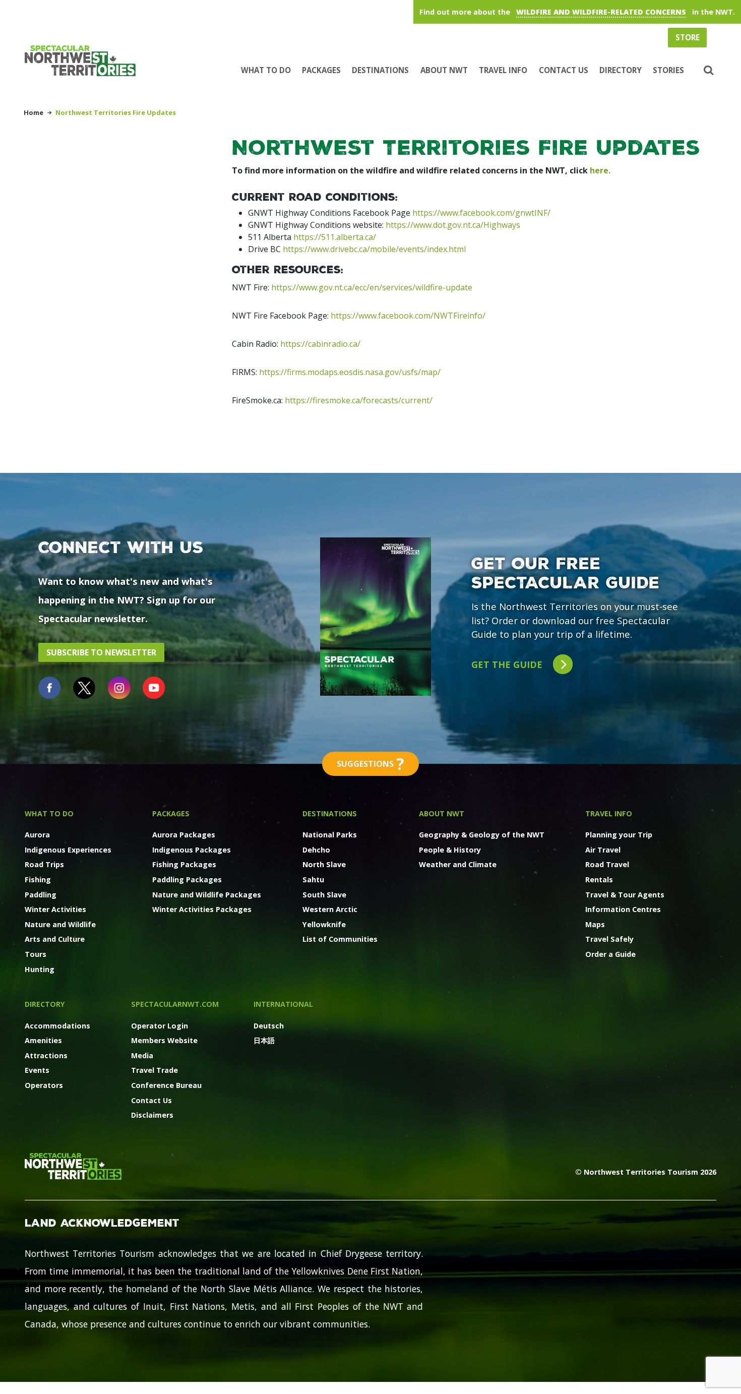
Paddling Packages (187, 879)
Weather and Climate (458, 864)
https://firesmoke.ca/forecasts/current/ (359, 400)
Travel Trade (154, 1070)
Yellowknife (324, 924)
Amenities (43, 1040)
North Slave (324, 864)
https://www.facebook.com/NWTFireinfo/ (408, 315)
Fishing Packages (184, 864)
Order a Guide (610, 954)
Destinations (380, 70)
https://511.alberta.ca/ (334, 237)
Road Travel (607, 864)
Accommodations (57, 1026)
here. (600, 170)
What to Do (266, 70)
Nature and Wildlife (60, 924)
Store (687, 37)
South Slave (324, 894)
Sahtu (313, 879)
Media (142, 1055)
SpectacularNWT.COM (175, 1004)
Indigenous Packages (191, 850)
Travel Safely (609, 939)
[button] (707, 70)
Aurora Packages (183, 834)
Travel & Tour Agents (624, 894)
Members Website (164, 1040)
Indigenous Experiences (68, 850)
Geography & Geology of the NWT (481, 834)
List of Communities (340, 939)
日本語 (264, 1040)
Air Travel (603, 850)
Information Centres (623, 909)
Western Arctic (329, 909)
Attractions (46, 1055)
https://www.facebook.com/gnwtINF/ (481, 212)
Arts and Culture (55, 939)
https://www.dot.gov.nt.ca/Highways (453, 224)
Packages (321, 70)
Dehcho (316, 850)
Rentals (599, 879)
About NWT (444, 70)
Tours (35, 954)
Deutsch (269, 1026)
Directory (620, 70)
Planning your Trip (618, 834)
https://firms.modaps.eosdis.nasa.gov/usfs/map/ (350, 372)
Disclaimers (152, 1115)
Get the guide (508, 664)
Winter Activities (55, 909)
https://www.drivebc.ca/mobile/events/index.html (374, 249)
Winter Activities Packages (202, 909)
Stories (668, 70)
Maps (595, 924)
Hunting (39, 969)
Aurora (37, 834)
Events (37, 1070)
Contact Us (563, 70)
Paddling (40, 894)
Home (33, 112)
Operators (44, 1085)
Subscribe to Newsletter (101, 652)
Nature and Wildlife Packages (206, 894)
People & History (450, 850)
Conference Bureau (166, 1085)
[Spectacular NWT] (84, 60)
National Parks (329, 834)
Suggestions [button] (370, 763)
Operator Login (159, 1026)
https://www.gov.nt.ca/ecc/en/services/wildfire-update (371, 287)
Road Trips (44, 864)
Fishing (38, 879)
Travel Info (503, 70)
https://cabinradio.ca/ (320, 343)
